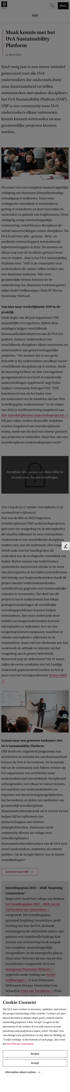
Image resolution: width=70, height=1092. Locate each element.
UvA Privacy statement (20, 1043)
